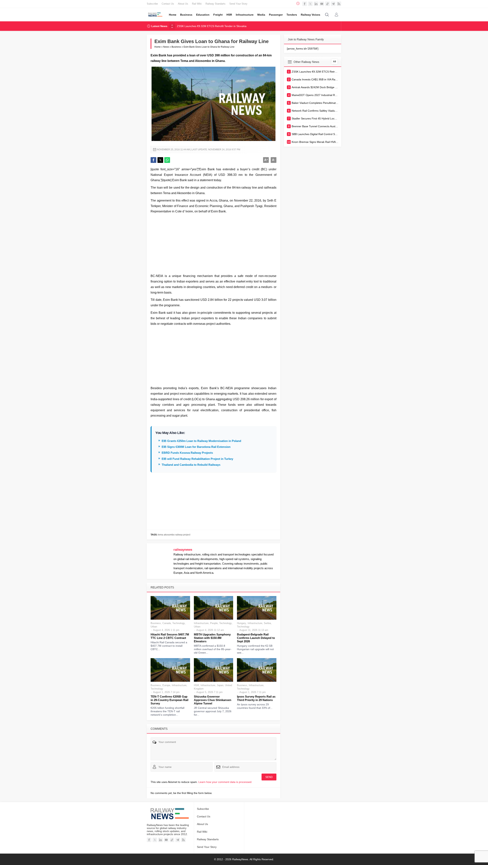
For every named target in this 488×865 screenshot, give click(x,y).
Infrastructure (201, 623)
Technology (178, 623)
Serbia (267, 623)
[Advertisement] (213, 243)
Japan (220, 685)
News (166, 47)
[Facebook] (304, 4)
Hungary (241, 623)
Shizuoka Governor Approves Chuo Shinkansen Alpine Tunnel (212, 700)
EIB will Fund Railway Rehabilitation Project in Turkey (197, 458)
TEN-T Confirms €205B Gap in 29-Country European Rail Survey (169, 700)
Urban (154, 626)
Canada (166, 623)
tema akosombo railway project (174, 534)
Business (176, 47)
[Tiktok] (327, 4)
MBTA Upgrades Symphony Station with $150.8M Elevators (212, 638)
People (214, 623)
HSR (196, 685)
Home (157, 47)
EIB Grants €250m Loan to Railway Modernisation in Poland (201, 441)
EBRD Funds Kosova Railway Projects (187, 452)
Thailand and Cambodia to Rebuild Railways (191, 464)
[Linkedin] (316, 4)
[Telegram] (333, 4)
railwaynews (182, 549)
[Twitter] (310, 4)
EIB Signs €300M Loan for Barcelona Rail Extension (196, 446)
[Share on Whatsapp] (167, 160)
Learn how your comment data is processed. (225, 781)
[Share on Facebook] (153, 160)
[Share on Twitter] (160, 160)
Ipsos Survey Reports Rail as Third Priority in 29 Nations (256, 698)
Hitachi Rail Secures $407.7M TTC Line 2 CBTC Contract (170, 636)
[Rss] (339, 4)
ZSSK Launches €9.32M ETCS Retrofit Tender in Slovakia (211, 26)
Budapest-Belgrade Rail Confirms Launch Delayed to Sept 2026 (256, 638)
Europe (166, 685)
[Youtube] (321, 4)
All (334, 61)
